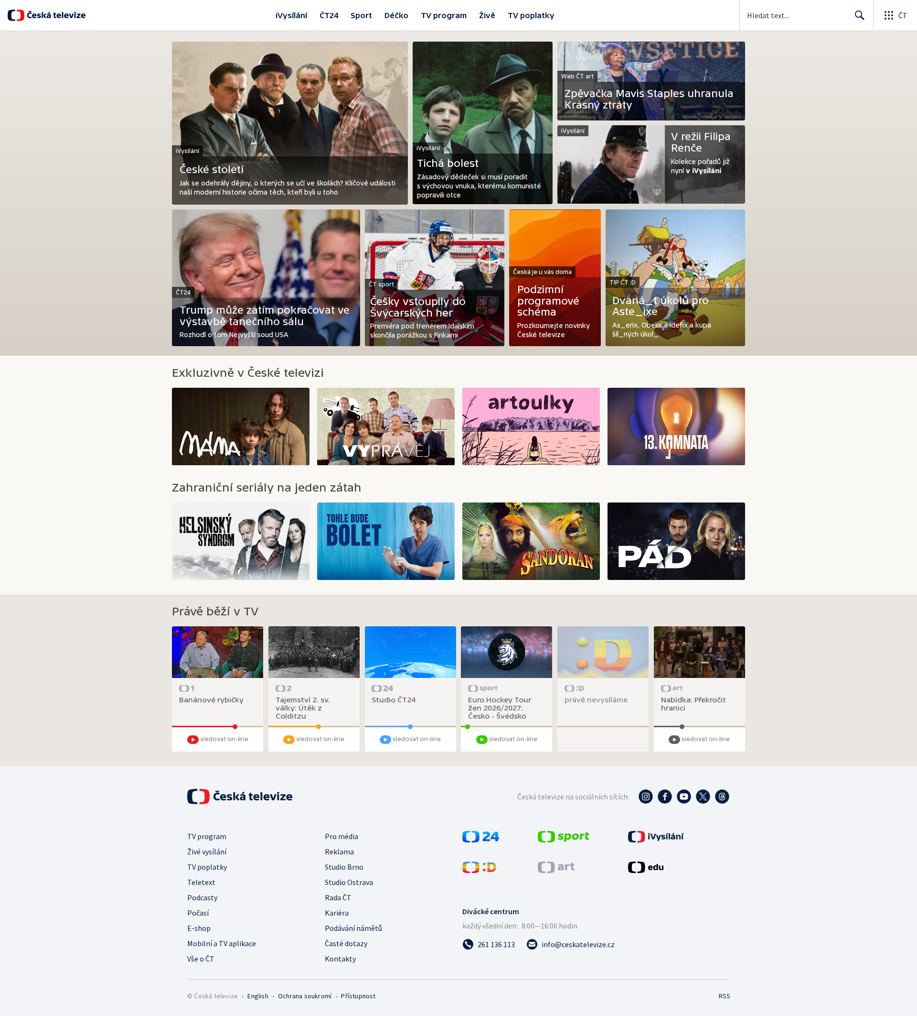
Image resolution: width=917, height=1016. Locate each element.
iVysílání (291, 15)
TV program (444, 15)
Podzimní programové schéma (548, 301)
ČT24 (329, 15)
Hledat (859, 15)
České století (212, 169)
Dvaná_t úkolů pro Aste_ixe (660, 306)
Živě (487, 15)
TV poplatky (531, 15)
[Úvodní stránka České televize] (55, 15)
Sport (361, 15)
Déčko (396, 15)
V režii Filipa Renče (701, 142)
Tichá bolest (448, 163)
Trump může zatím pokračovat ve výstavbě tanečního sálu (265, 316)
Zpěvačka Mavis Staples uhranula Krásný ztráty (649, 99)
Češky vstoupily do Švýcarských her (418, 307)
